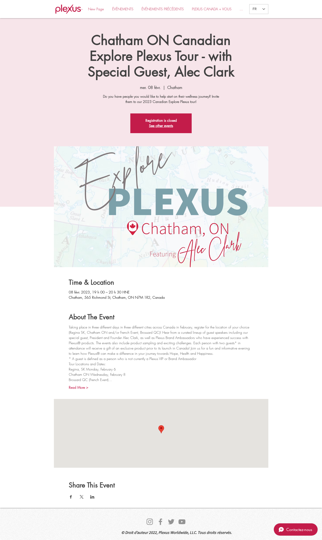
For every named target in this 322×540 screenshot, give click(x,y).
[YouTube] (182, 521)
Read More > (78, 387)
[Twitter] (171, 521)
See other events (161, 126)
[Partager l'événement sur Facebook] (71, 497)
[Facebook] (160, 521)
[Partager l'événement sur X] (82, 497)
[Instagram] (149, 521)
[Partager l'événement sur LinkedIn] (92, 497)
